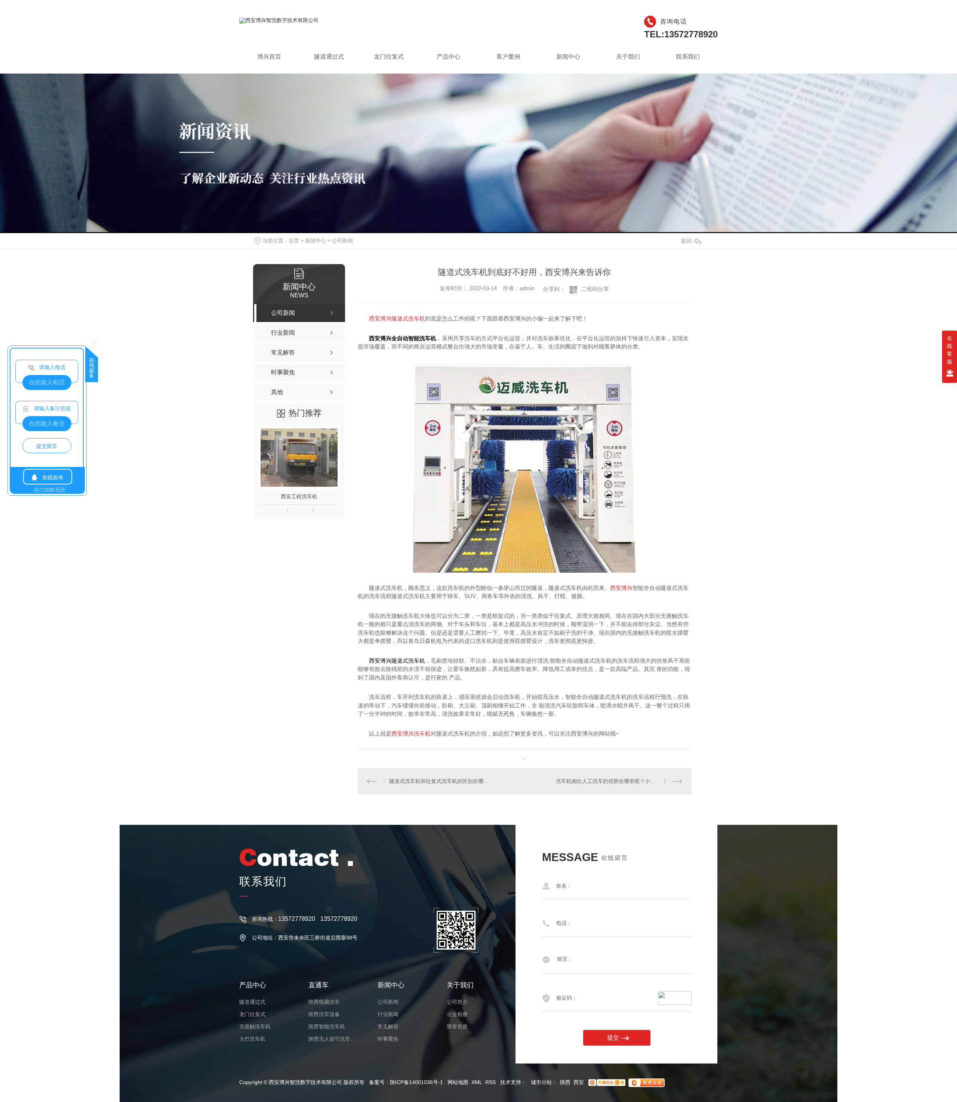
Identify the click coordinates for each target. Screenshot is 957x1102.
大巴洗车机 (252, 1039)
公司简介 (457, 1002)
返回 (686, 241)
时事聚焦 (388, 1039)
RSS (490, 1082)
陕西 (565, 1082)
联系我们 (688, 60)
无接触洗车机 (255, 1027)
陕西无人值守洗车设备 (332, 1039)
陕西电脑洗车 (324, 1002)
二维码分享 (595, 289)
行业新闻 (388, 1014)
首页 (294, 241)
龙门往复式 (389, 60)
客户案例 (508, 60)
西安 (578, 1082)
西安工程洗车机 (299, 496)
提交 (613, 1037)
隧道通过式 (329, 60)
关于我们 (628, 60)
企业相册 (457, 1014)
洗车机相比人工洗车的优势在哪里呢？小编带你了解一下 (619, 781)
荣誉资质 (457, 1027)
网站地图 (457, 1082)
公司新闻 (342, 241)
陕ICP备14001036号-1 (416, 1082)
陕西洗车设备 (324, 1014)
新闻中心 (568, 60)
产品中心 (449, 60)
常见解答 (388, 1027)
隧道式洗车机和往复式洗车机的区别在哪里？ (441, 781)
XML (476, 1082)
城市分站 (541, 1082)
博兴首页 (269, 60)
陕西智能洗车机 (326, 1027)
